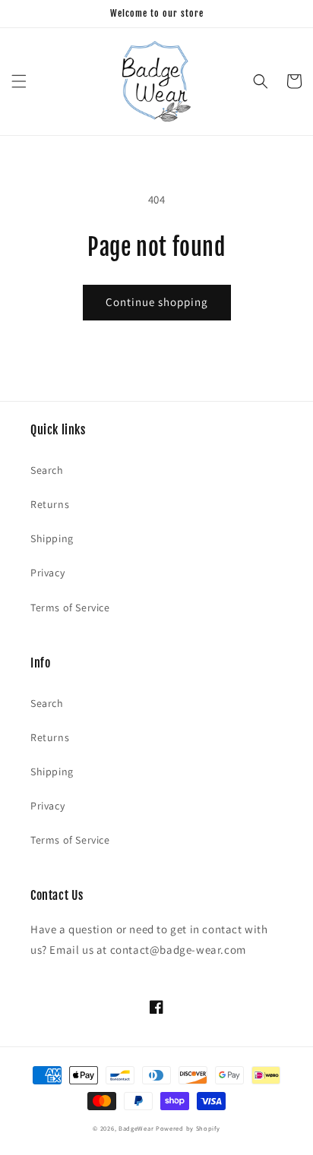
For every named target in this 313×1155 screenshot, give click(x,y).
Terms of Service (70, 607)
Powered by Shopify (188, 1128)
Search (47, 470)
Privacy (47, 572)
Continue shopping (157, 302)
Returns (49, 504)
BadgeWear (136, 1128)
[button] (19, 81)
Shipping (52, 538)
